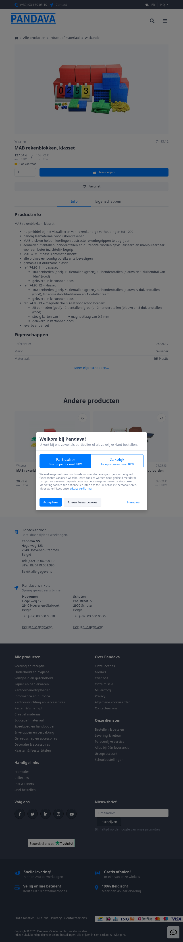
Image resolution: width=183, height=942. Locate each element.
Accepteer (50, 502)
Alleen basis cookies (83, 502)
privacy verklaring (80, 488)
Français (133, 502)
